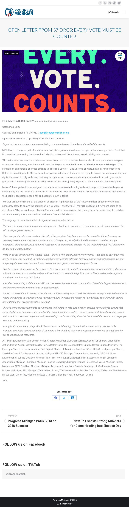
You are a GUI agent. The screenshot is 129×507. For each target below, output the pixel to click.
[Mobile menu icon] (124, 12)
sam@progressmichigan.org (54, 132)
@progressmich (15, 474)
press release (11, 53)
